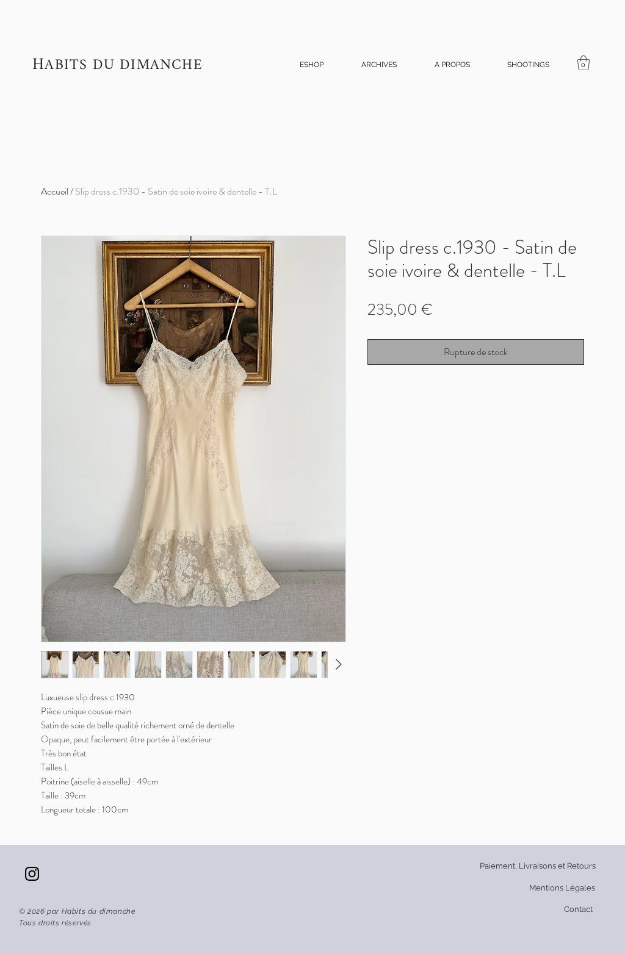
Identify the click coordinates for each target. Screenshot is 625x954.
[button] (311, 65)
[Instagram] (32, 873)
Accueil (54, 191)
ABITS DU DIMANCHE (123, 66)
